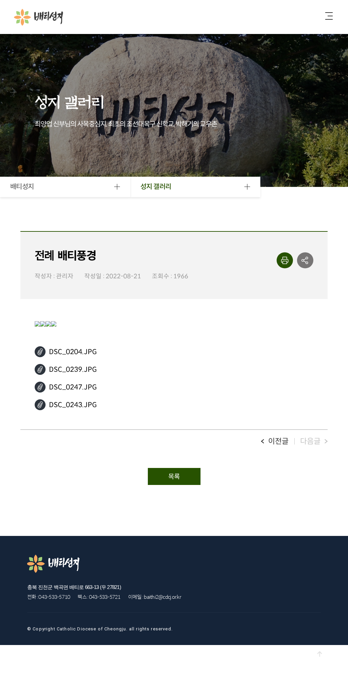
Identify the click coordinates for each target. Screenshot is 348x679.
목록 (174, 477)
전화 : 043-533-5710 (48, 597)
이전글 (278, 441)
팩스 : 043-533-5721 (98, 597)
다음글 (310, 441)
